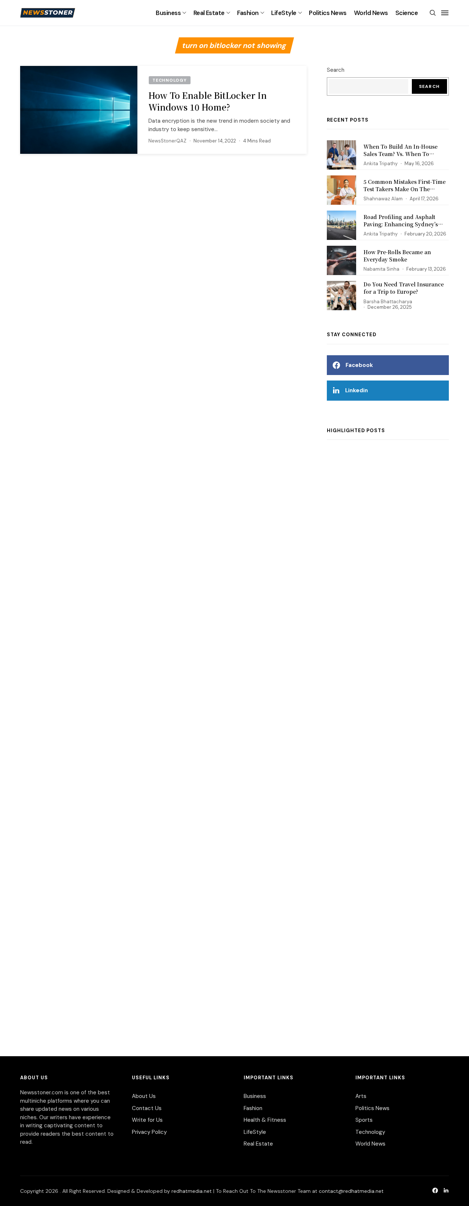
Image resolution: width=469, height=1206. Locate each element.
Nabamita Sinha (381, 269)
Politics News (327, 13)
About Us (144, 1096)
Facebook (359, 365)
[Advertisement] (388, 740)
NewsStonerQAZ (167, 141)
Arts (360, 1096)
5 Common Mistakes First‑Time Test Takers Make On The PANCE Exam (404, 189)
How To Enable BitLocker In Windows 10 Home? (207, 101)
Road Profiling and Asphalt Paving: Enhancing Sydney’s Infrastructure (400, 224)
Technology (370, 1132)
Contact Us (147, 1108)
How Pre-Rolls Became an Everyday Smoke (397, 255)
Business (168, 13)
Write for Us (147, 1120)
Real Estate (209, 13)
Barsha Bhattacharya (387, 301)
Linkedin (356, 390)
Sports (364, 1120)
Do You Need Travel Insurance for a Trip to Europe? (403, 288)
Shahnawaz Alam (383, 199)
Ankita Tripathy (380, 163)
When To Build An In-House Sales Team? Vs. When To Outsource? (400, 153)
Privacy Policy (149, 1132)
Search (335, 70)
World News (371, 13)
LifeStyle (283, 13)
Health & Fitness (265, 1120)
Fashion (247, 13)
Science (406, 13)
